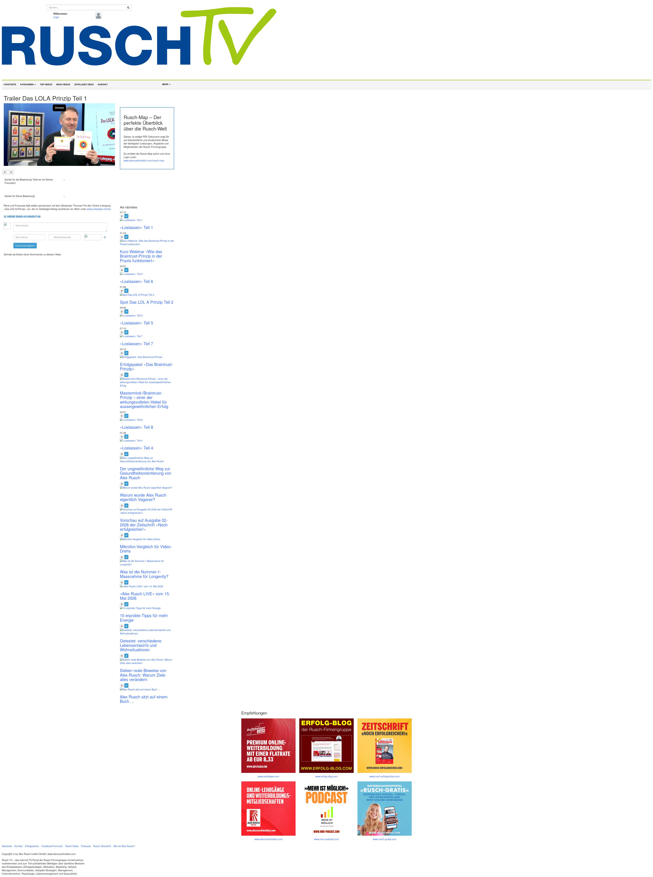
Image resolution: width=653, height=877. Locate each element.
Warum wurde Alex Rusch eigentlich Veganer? (143, 497)
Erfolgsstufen (32, 846)
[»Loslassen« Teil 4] (147, 440)
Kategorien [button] (27, 84)
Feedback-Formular (52, 846)
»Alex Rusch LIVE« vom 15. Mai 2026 (145, 596)
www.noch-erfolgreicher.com (384, 776)
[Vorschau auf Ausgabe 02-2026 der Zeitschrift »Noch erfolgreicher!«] (147, 511)
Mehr (165, 84)
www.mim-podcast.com (326, 839)
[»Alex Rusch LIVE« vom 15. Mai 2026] (147, 586)
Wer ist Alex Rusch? (124, 846)
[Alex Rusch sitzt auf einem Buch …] (147, 689)
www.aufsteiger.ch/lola (99, 209)
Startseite (10, 84)
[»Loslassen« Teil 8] (147, 419)
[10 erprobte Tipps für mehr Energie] (147, 608)
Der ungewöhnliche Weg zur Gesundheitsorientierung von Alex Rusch (145, 472)
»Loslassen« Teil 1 (136, 227)
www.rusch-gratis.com (384, 839)
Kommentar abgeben (25, 245)
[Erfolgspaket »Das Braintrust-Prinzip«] (147, 357)
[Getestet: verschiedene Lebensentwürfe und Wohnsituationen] (147, 631)
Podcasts (86, 846)
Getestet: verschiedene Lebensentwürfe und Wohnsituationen (140, 645)
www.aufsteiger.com (268, 776)
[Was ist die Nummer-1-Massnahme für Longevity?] (147, 562)
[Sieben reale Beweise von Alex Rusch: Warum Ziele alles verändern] (147, 661)
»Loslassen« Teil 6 (136, 281)
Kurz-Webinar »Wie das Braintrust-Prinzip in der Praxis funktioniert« (141, 255)
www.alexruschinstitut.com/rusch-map (144, 160)
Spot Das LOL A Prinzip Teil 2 (146, 302)
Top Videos (46, 84)
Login (56, 17)
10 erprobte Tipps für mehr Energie (144, 617)
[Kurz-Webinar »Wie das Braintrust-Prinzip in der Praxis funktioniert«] (147, 242)
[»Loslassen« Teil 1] (147, 220)
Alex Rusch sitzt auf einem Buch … (144, 699)
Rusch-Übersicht (102, 846)
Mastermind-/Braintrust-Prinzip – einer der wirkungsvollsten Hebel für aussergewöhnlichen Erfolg (144, 399)
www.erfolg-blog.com (326, 776)
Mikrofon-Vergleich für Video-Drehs (146, 548)
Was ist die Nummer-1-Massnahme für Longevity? (144, 574)
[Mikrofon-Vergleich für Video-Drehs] (147, 539)
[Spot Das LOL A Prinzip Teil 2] (147, 294)
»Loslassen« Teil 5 (136, 323)
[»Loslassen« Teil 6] (147, 274)
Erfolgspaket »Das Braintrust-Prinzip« (146, 366)
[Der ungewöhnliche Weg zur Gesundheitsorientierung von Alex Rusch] (147, 459)
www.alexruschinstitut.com (268, 839)
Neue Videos (63, 84)
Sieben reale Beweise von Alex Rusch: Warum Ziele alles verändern (143, 674)
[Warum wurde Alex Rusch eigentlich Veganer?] (147, 487)
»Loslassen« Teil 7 (136, 343)
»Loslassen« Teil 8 (136, 427)
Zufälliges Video (84, 84)
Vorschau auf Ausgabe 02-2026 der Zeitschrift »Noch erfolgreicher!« (144, 524)
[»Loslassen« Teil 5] (147, 315)
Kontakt (103, 84)
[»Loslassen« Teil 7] (147, 336)
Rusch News (72, 846)
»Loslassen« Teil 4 (136, 448)
